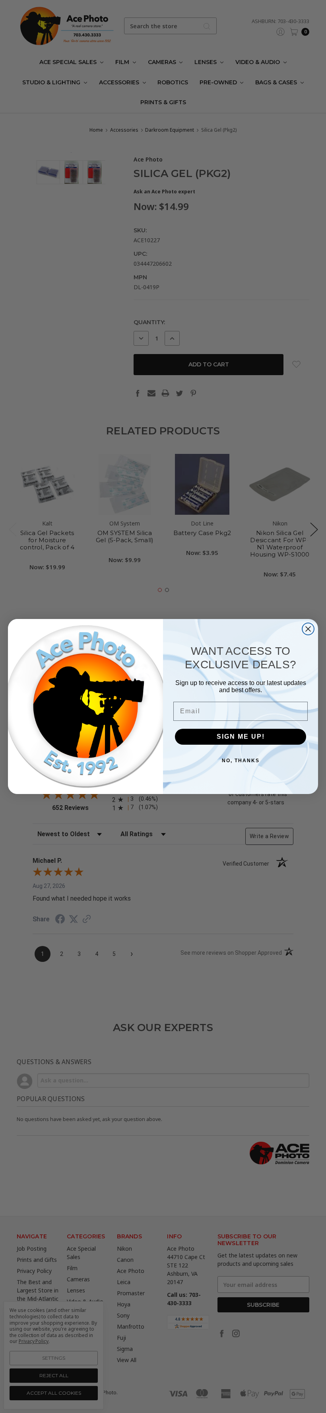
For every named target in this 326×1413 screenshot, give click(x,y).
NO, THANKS (241, 760)
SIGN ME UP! (241, 736)
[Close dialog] (308, 629)
